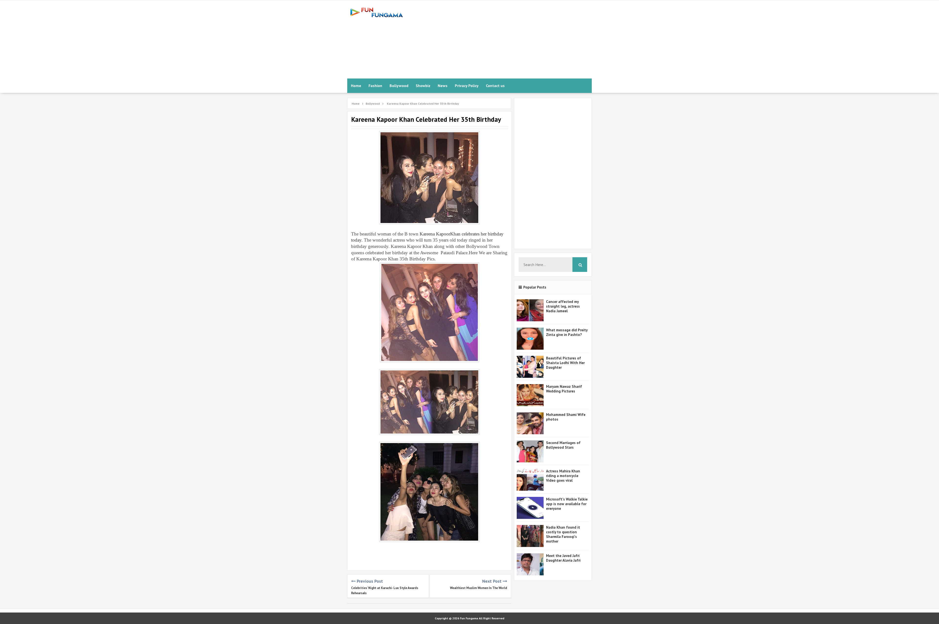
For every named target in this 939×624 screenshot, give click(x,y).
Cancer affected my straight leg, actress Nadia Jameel (563, 306)
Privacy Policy (467, 85)
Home (356, 85)
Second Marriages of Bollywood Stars (563, 445)
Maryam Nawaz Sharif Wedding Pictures (564, 388)
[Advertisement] (503, 39)
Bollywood (399, 85)
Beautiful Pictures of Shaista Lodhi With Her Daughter (565, 363)
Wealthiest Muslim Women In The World (478, 588)
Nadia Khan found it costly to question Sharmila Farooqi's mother (563, 534)
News (442, 85)
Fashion (375, 85)
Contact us (495, 85)
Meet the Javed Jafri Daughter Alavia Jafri (563, 558)
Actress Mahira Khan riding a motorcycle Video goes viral (563, 476)
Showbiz (423, 85)
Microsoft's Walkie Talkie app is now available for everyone (567, 504)
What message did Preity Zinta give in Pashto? (566, 332)
